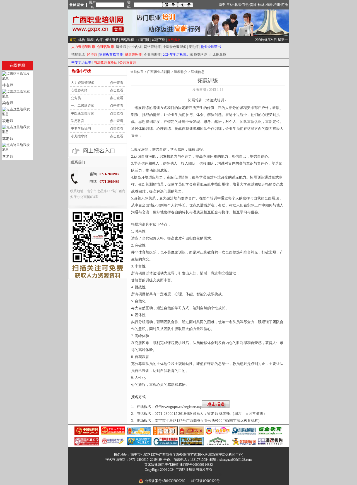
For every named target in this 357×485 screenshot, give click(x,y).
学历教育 (77, 121)
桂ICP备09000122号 (205, 481)
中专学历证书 (80, 128)
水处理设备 (213, 475)
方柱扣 (153, 475)
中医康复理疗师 (82, 113)
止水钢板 (141, 475)
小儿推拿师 (79, 136)
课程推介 (180, 72)
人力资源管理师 (82, 83)
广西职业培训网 (158, 72)
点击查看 (116, 83)
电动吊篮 (185, 475)
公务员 (75, 98)
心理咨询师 (79, 90)
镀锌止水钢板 (168, 475)
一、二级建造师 (82, 106)
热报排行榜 (81, 71)
